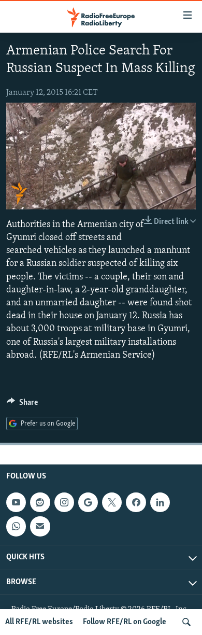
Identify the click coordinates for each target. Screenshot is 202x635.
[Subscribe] (40, 527)
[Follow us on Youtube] (16, 502)
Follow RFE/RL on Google (124, 622)
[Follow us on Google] (88, 502)
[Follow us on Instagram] (64, 502)
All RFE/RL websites (39, 622)
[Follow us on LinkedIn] (160, 502)
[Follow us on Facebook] (136, 502)
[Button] (22, 405)
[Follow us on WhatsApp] (16, 527)
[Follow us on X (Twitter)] (112, 502)
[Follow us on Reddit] (40, 502)
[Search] (186, 622)
